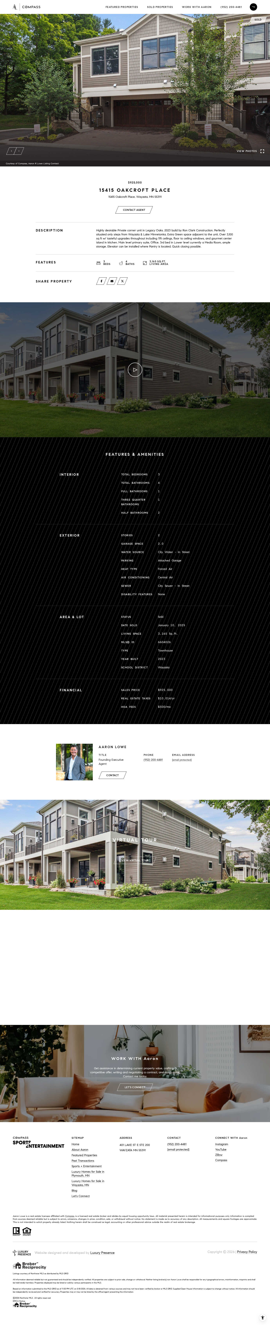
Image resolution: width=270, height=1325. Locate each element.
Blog (74, 1190)
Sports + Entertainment (87, 1166)
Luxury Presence (102, 1253)
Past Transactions (83, 1160)
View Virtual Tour (135, 860)
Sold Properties (160, 7)
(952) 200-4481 (231, 7)
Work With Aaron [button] (196, 7)
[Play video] (135, 370)
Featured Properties (122, 7)
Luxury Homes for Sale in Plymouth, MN (88, 1173)
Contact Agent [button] (134, 210)
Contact (112, 775)
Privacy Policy (247, 1252)
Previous (11, 151)
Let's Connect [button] (135, 1087)
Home (75, 1144)
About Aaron (80, 1149)
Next (19, 151)
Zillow (218, 1155)
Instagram (221, 1144)
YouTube (220, 1149)
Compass (221, 1160)
